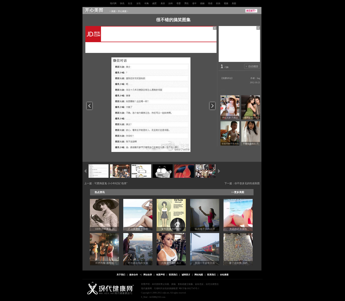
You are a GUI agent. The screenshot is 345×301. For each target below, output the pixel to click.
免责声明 (160, 274)
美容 (163, 3)
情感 (210, 3)
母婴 (178, 3)
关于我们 (121, 274)
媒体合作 (133, 274)
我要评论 (227, 78)
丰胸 (146, 3)
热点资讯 (100, 192)
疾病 (218, 3)
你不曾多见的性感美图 (247, 183)
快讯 (122, 3)
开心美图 (122, 11)
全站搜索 (224, 274)
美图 (234, 3)
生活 (130, 3)
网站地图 (198, 274)
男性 (186, 3)
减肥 (154, 3)
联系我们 (173, 274)
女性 (138, 3)
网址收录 (147, 274)
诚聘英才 (186, 274)
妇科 (171, 3)
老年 (194, 3)
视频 (226, 3)
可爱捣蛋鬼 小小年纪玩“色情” (110, 183)
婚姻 (202, 3)
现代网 (113, 3)
